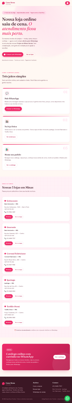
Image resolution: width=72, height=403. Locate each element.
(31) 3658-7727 (57, 386)
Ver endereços (11, 137)
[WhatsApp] (67, 398)
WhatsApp (8, 217)
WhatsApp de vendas (39, 392)
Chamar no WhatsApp (13, 109)
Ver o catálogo (11, 165)
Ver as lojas (29, 54)
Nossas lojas (36, 389)
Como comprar (37, 386)
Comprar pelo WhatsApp (14, 54)
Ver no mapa (18, 217)
